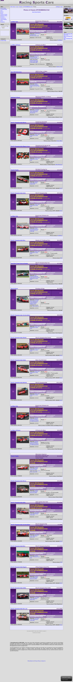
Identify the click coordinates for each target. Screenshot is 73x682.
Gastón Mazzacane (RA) (34, 469)
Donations (3, 21)
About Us (32, 660)
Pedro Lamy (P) (35, 306)
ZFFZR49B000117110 (27, 6)
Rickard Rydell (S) (33, 60)
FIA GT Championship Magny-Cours (20, 146)
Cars (17, 6)
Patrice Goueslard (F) (34, 84)
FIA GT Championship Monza (18, 122)
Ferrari (32, 24)
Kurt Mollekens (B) (33, 276)
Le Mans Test (14, 21)
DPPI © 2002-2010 (56, 188)
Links (2, 20)
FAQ (28, 660)
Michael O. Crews (59, 117)
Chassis (20, 6)
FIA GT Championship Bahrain (19, 382)
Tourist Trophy (15, 170)
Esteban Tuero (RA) (34, 468)
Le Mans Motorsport (58, 164)
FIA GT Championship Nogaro (19, 567)
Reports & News (4, 15)
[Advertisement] (4, 33)
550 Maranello (39, 24)
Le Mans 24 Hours (15, 44)
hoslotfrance (60, 235)
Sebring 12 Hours (15, 97)
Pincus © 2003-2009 (58, 91)
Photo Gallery (3, 8)
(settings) (58, 6)
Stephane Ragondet (51, 164)
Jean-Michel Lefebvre (50, 425)
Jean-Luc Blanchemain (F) (34, 421)
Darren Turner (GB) (34, 61)
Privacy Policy (37, 660)
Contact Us (43, 660)
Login (61, 6)
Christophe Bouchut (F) (34, 110)
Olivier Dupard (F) (34, 230)
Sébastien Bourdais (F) (34, 112)
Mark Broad (60, 519)
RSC (61, 562)
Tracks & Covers (4, 14)
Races (2, 13)
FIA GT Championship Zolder (18, 587)
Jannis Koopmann (59, 332)
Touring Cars (3, 18)
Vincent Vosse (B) (34, 231)
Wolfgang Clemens (58, 425)
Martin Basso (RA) (33, 536)
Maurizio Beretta (59, 497)
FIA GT (61, 188)
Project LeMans (59, 140)
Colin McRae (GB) (33, 62)
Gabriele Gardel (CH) (33, 183)
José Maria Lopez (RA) (35, 471)
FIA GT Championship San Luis (19, 608)
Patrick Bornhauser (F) (34, 420)
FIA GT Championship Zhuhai (18, 337)
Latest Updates (4, 19)
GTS (31, 26)
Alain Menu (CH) (35, 35)
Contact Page (3, 40)
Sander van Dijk (59, 66)
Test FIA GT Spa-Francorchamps (19, 263)
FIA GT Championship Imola (18, 193)
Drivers (2, 11)
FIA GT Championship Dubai (18, 360)
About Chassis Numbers (36, 12)
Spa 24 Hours (14, 288)
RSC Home (12, 6)
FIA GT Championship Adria (18, 502)
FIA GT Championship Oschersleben (20, 315)
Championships (4, 9)
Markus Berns (54, 140)
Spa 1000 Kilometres (16, 72)
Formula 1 (3, 16)
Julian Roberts (59, 476)
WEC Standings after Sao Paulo (68, 34)
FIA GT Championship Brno (18, 240)
